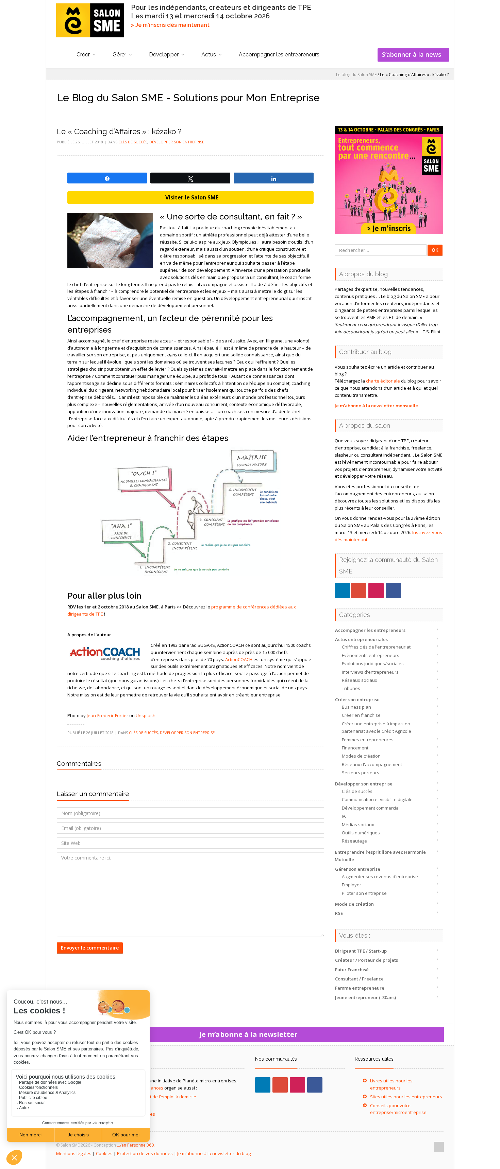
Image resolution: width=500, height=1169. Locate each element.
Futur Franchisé (352, 970)
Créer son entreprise (357, 699)
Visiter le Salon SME (190, 197)
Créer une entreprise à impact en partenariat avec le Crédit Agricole (376, 727)
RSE (339, 913)
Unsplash (145, 715)
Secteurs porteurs (360, 772)
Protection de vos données (145, 1153)
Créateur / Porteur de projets (366, 960)
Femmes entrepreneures (368, 740)
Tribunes (351, 688)
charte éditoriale (383, 381)
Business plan (356, 707)
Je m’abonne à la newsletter (250, 1034)
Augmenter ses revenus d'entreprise (380, 876)
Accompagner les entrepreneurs (279, 54)
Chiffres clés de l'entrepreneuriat (376, 647)
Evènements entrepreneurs (370, 655)
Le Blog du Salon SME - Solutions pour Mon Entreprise (188, 98)
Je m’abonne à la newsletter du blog (214, 1153)
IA (344, 816)
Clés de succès (357, 791)
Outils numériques (361, 833)
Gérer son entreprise (357, 869)
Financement (355, 748)
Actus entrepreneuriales (361, 639)
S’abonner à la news (413, 54)
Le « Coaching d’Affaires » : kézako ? (119, 131)
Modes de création (361, 756)
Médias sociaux (358, 824)
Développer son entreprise (364, 784)
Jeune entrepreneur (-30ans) (365, 997)
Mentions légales (73, 1153)
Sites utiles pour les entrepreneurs (406, 1097)
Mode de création (354, 904)
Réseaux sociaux (359, 680)
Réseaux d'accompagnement (372, 764)
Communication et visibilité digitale (377, 799)
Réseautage (354, 841)
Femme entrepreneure (359, 988)
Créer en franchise (361, 715)
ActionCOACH (238, 659)
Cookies (104, 1153)
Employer (351, 885)
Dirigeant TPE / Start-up (361, 951)
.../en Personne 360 (135, 1145)
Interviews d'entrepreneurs (370, 672)
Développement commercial (371, 808)
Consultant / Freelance (359, 979)
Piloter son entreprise (364, 893)
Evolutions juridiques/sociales (373, 663)
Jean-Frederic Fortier (107, 715)
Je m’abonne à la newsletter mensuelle (376, 406)
